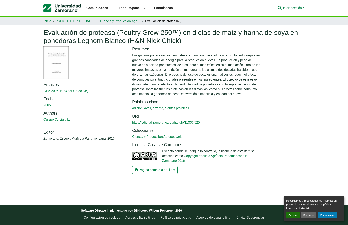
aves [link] (147, 108)
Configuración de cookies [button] (102, 217)
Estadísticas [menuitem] (163, 8)
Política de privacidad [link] (175, 217)
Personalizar (327, 215)
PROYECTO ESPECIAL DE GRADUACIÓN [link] (76, 21)
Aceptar (292, 215)
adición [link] (137, 108)
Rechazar (308, 215)
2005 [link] (47, 105)
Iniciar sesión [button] (293, 8)
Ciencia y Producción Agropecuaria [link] (120, 21)
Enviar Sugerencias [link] (250, 217)
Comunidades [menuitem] (97, 8)
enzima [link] (158, 108)
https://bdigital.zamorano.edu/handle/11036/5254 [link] (167, 122)
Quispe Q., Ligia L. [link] (57, 119)
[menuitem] (131, 8)
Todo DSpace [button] (129, 8)
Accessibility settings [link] (140, 217)
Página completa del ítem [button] (156, 170)
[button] (62, 8)
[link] (85, 91)
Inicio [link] (47, 21)
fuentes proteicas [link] (177, 108)
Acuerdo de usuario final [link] (213, 217)
